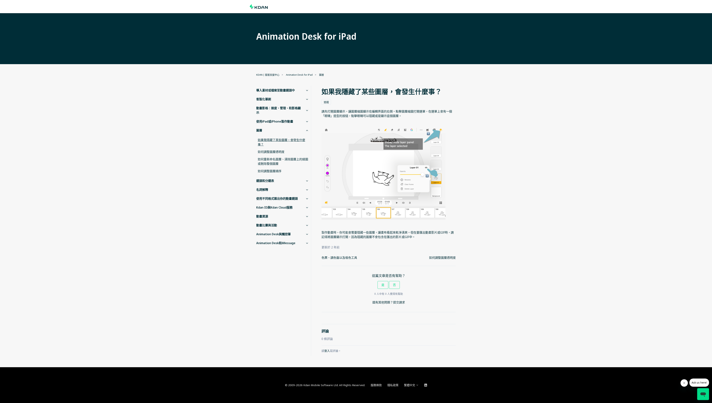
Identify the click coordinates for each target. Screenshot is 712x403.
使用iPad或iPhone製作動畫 (274, 121)
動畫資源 (262, 216)
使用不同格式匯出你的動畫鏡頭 (277, 198)
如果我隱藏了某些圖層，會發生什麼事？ (281, 142)
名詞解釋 (262, 190)
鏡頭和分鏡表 (265, 181)
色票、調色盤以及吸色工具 (339, 258)
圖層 (321, 74)
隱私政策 (392, 385)
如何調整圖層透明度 (442, 258)
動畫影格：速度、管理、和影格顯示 (278, 110)
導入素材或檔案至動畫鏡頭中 (275, 90)
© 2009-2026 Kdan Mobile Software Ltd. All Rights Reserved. (325, 385)
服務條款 (376, 385)
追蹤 (326, 102)
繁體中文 (410, 385)
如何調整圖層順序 (269, 171)
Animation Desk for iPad (299, 74)
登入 (327, 351)
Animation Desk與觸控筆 (273, 234)
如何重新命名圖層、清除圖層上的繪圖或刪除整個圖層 (283, 161)
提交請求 (399, 302)
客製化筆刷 (263, 99)
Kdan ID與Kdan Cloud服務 (274, 207)
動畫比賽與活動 (266, 225)
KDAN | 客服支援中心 (267, 74)
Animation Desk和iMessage (275, 243)
